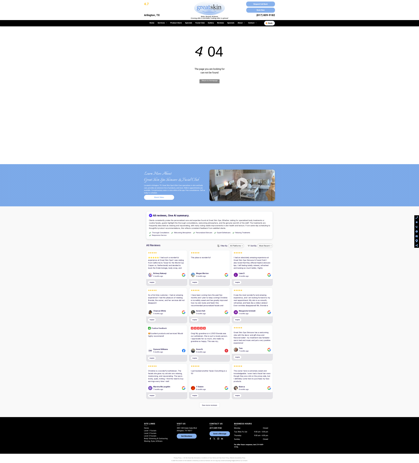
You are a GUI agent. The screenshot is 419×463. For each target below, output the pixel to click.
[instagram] (218, 439)
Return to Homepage (209, 81)
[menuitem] (152, 23)
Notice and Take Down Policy (221, 458)
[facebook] (210, 439)
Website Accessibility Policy (237, 458)
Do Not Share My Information (192, 458)
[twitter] (214, 439)
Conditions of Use (206, 458)
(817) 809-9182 (265, 15)
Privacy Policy (177, 458)
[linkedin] (222, 439)
